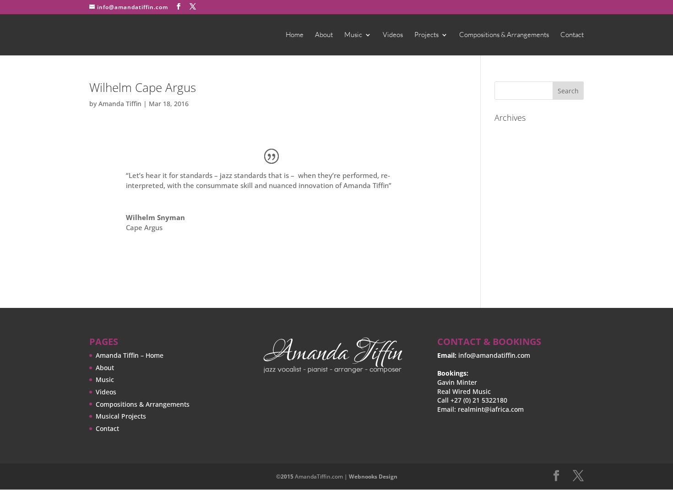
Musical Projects (121, 416)
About (324, 35)
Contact (572, 35)
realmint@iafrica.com (491, 409)
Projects (426, 35)
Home (295, 35)
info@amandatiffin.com (494, 355)
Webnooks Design (373, 476)
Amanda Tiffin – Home (129, 355)
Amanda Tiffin (119, 103)
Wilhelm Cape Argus (142, 87)
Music (353, 35)
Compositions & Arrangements (504, 35)
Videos (393, 35)
